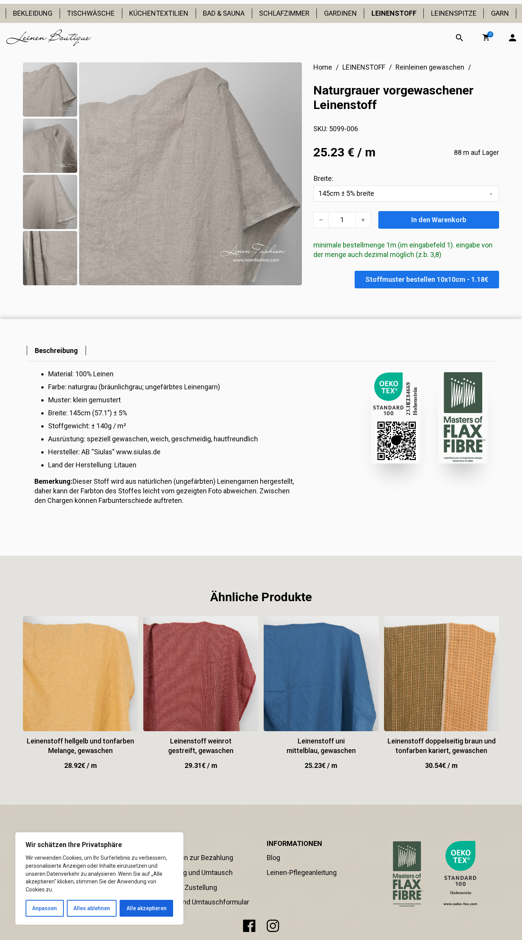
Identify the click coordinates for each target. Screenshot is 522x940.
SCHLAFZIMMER (284, 13)
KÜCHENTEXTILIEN (158, 13)
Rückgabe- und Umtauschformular (197, 902)
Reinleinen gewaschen (430, 67)
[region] (99, 878)
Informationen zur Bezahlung (189, 858)
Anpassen (44, 908)
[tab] (56, 350)
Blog (273, 858)
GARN (500, 13)
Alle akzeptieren (146, 908)
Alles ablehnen (91, 908)
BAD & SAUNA (224, 13)
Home (322, 67)
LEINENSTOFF (394, 13)
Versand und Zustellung (181, 887)
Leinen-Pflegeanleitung (302, 872)
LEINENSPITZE (454, 13)
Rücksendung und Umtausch (189, 872)
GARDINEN (340, 13)
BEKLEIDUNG (32, 13)
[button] (486, 37)
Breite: (323, 178)
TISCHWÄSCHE (91, 13)
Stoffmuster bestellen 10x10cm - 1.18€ (426, 279)
